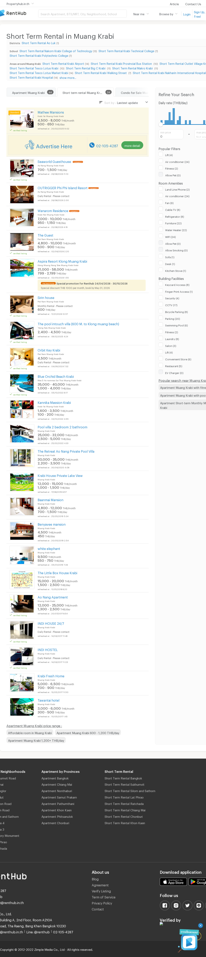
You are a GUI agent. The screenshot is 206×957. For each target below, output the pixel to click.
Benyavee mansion (52, 523)
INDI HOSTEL (48, 649)
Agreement (100, 884)
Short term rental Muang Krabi (83, 92)
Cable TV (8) (172, 209)
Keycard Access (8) (177, 284)
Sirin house (46, 297)
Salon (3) (170, 345)
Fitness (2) (171, 168)
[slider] (161, 124)
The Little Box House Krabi (57, 572)
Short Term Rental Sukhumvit (124, 784)
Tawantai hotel (48, 699)
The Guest (45, 234)
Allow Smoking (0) (176, 250)
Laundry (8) (172, 338)
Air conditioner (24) (177, 161)
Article (174, 3)
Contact (98, 908)
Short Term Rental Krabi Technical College (126, 50)
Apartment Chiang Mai (56, 784)
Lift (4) (169, 154)
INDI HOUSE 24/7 (51, 623)
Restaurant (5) (173, 366)
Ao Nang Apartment (53, 596)
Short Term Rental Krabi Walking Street (101, 72)
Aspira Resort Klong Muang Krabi (62, 260)
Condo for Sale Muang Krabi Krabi (144, 92)
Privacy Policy (102, 902)
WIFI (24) (170, 236)
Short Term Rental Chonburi (124, 816)
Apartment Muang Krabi (28, 92)
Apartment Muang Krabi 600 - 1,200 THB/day (88, 732)
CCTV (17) (171, 305)
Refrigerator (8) (174, 216)
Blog (95, 878)
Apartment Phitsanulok (57, 816)
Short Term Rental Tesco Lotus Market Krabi (39, 72)
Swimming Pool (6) (176, 325)
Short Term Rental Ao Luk (39, 42)
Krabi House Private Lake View (60, 475)
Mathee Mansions (51, 111)
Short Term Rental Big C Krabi (86, 68)
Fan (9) (169, 202)
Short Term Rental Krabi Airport (63, 63)
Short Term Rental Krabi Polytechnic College (39, 55)
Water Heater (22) (176, 230)
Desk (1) (170, 263)
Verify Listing (101, 890)
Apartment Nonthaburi (56, 790)
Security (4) (172, 298)
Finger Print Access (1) (179, 291)
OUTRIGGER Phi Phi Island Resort (63, 187)
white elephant (49, 548)
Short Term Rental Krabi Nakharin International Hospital (169, 72)
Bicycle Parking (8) (176, 311)
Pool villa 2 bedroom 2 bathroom (62, 426)
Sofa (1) (169, 257)
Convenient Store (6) (178, 359)
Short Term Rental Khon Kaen (125, 822)
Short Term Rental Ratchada (124, 803)
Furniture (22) (173, 223)
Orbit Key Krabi (49, 349)
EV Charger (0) (174, 372)
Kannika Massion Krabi (54, 402)
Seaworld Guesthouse (55, 161)
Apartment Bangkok (55, 777)
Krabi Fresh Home (51, 675)
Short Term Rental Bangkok (123, 777)
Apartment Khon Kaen (56, 809)
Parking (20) (172, 318)
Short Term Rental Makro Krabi (132, 68)
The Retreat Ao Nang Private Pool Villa (66, 450)
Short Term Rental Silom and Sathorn (130, 790)
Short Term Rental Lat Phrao (124, 796)
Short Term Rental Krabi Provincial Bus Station (122, 63)
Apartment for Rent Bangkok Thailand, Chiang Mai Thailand (19, 13)
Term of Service (103, 896)
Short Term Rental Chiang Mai (125, 809)
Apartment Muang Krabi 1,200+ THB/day (36, 740)
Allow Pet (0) (173, 175)
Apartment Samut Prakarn (59, 796)
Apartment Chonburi (55, 822)
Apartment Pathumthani (57, 803)
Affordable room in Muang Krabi (30, 732)
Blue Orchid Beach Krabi (56, 376)
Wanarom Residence (53, 210)
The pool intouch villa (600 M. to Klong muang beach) (78, 323)
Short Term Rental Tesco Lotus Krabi (34, 68)
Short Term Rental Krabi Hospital (31, 77)
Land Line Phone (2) (177, 189)
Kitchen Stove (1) (175, 270)
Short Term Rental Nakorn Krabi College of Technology (56, 50)
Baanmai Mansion (50, 499)
